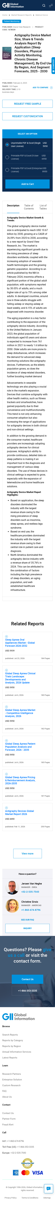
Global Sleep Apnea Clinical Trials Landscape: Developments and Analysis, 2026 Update (20, 678)
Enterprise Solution (12, 1079)
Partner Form (9, 1118)
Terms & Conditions (30, 1198)
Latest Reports (9, 1057)
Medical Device (42, 15)
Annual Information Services (16, 1051)
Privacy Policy (10, 1198)
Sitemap (47, 1198)
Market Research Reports (21, 15)
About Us (7, 1096)
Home (5, 15)
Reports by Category (12, 1040)
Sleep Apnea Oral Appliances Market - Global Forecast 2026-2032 (20, 642)
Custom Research (11, 1085)
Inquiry (27, 928)
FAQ (4, 1091)
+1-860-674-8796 (30, 910)
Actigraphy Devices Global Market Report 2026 (19, 812)
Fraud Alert (7, 1124)
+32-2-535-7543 (30, 891)
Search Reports (10, 1034)
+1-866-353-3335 (27, 990)
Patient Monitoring (11, 21)
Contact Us (27, 979)
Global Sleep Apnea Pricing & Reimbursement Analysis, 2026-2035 (20, 780)
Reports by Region (11, 1046)
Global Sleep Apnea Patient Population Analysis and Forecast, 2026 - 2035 (20, 746)
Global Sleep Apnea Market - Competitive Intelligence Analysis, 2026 (20, 713)
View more (27, 853)
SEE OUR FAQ (27, 920)
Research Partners (11, 1074)
